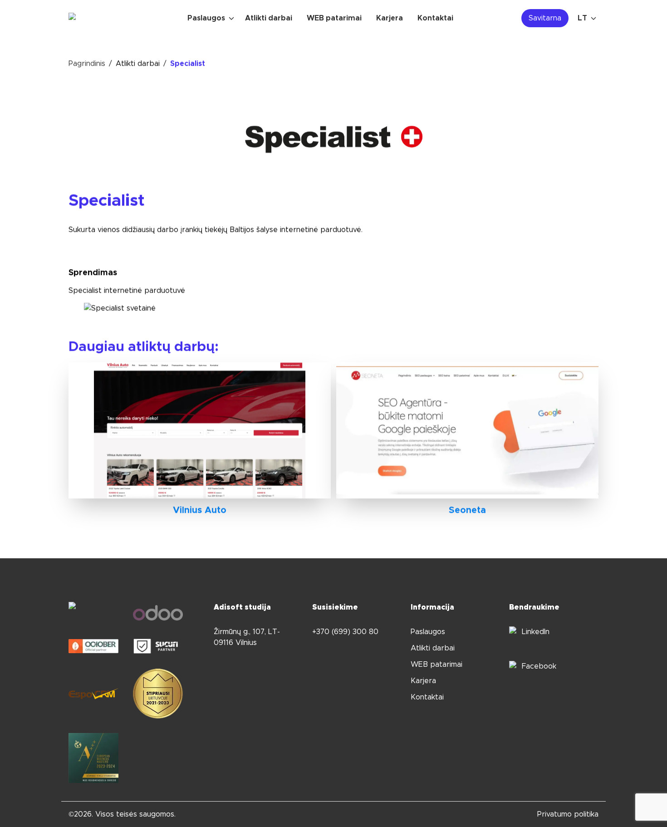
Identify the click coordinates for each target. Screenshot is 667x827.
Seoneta (467, 510)
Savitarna (545, 18)
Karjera (423, 680)
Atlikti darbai (138, 63)
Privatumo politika (567, 814)
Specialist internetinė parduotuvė (127, 290)
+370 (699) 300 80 (345, 631)
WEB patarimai (436, 664)
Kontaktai (427, 697)
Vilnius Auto (199, 510)
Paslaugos (428, 631)
